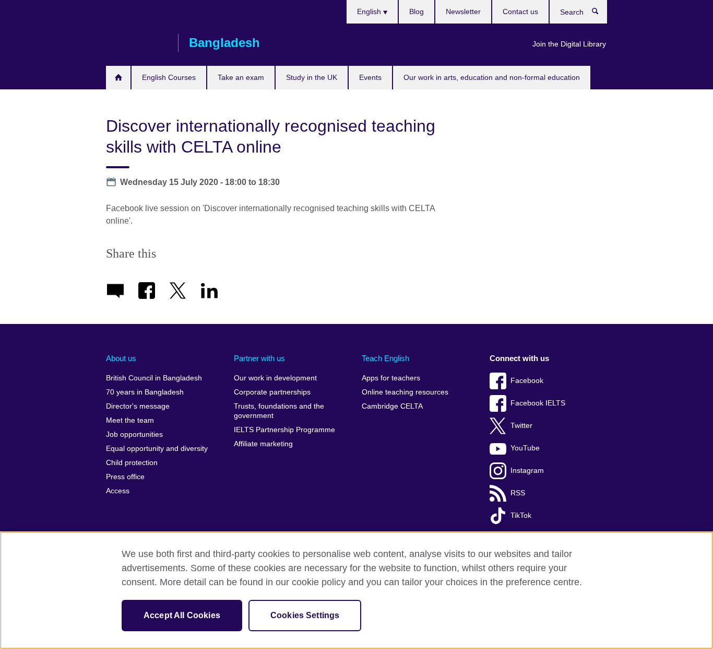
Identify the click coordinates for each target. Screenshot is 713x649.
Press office (125, 477)
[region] (356, 590)
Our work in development (275, 378)
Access (117, 491)
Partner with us (259, 358)
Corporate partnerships (272, 392)
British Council (137, 43)
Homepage (118, 77)
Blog (416, 11)
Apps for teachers (391, 378)
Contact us (520, 11)
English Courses (169, 77)
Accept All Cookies (182, 615)
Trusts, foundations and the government (279, 411)
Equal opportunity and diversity (157, 449)
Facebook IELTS (537, 403)
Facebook (526, 381)
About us (121, 358)
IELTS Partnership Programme (284, 430)
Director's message (138, 406)
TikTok (520, 515)
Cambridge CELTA (392, 406)
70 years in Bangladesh (145, 392)
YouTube (525, 448)
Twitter (521, 426)
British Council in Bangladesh (154, 378)
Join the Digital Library (569, 44)
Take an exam (241, 77)
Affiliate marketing (263, 444)
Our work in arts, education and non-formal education (491, 77)
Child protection (132, 463)
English (370, 11)
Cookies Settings (305, 615)
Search (600, 13)
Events (370, 77)
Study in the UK (311, 77)
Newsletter (463, 11)
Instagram (527, 470)
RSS (517, 493)
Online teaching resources (405, 392)
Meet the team (130, 420)
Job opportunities (134, 434)
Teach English (385, 358)
